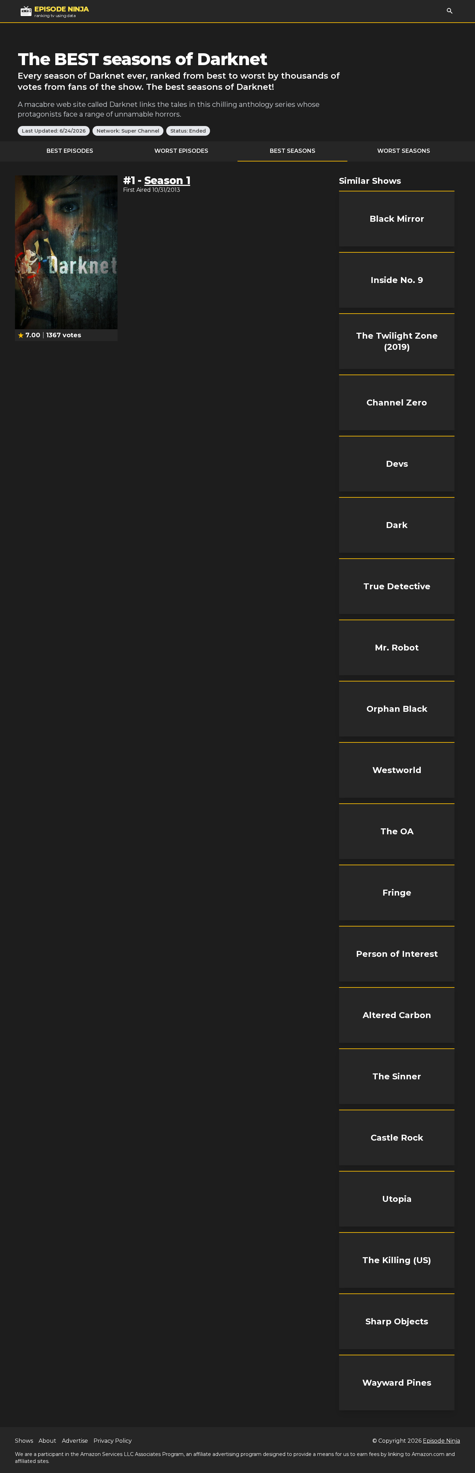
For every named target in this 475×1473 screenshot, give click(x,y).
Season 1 (167, 180)
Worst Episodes (181, 151)
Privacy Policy (113, 1440)
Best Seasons (292, 151)
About (47, 1440)
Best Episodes (70, 151)
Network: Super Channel (128, 131)
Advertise (75, 1440)
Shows (24, 1440)
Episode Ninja (441, 1440)
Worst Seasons (403, 151)
